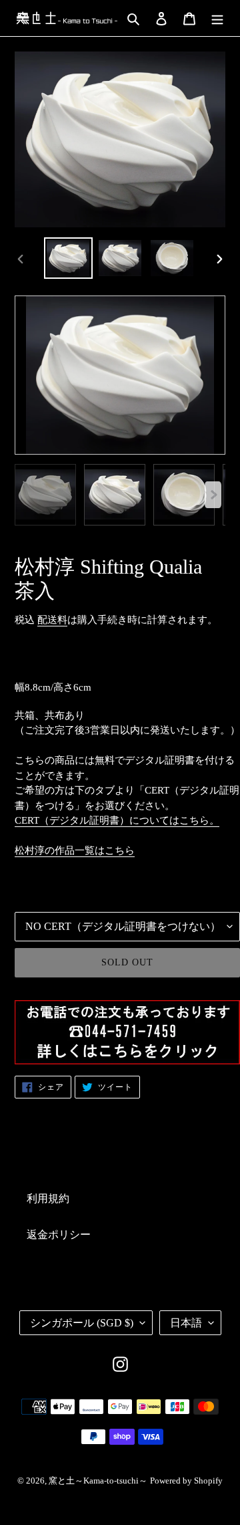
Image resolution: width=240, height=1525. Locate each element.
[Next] (213, 494)
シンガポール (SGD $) (81, 1322)
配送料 (52, 619)
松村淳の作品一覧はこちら (75, 850)
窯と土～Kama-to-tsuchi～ (98, 1481)
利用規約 (48, 1198)
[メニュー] (217, 18)
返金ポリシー (59, 1234)
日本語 (186, 1322)
